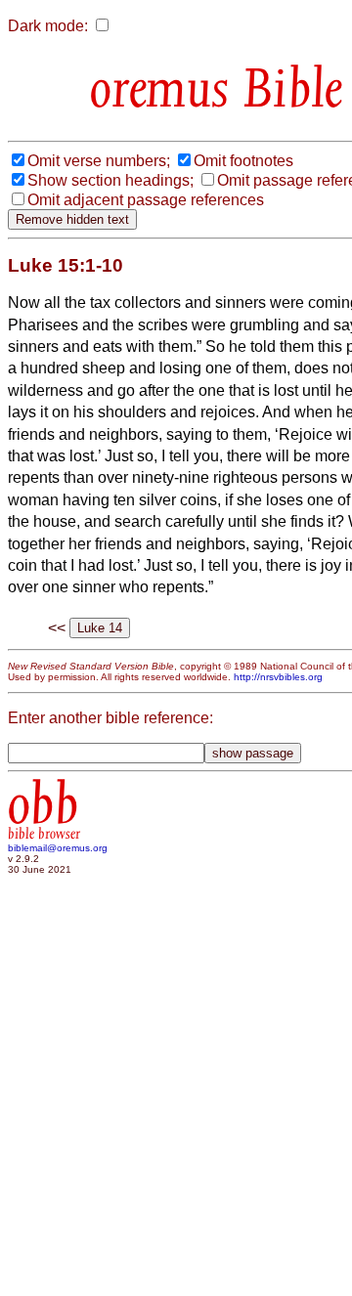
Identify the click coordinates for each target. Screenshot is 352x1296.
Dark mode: (48, 26)
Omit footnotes (243, 160)
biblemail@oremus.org (58, 847)
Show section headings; (110, 180)
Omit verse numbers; (98, 160)
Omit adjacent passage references (145, 200)
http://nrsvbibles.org (278, 676)
